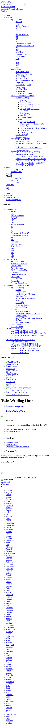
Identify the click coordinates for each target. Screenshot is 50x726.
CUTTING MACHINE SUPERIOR (30, 163)
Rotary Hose (20, 91)
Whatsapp (5, 484)
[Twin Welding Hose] (14, 407)
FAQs (8, 189)
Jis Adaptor (24, 130)
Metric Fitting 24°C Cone (30, 104)
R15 (17, 67)
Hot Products (6, 478)
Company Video (17, 169)
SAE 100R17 (11, 377)
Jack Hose (19, 52)
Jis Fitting (24, 111)
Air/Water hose (11, 373)
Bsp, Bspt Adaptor (27, 122)
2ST (17, 33)
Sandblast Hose (21, 89)
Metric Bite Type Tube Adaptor (32, 124)
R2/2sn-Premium (22, 35)
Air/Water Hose (22, 78)
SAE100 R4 (10, 386)
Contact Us (10, 185)
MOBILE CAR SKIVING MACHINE (31, 159)
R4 (17, 37)
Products (9, 17)
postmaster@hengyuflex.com (17, 434)
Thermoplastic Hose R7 (25, 43)
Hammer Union (22, 137)
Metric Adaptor (26, 126)
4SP (17, 59)
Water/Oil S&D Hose (24, 74)
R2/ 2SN (19, 28)
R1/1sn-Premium (22, 26)
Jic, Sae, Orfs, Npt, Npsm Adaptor (33, 128)
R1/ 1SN (19, 22)
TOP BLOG (17, 478)
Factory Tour (16, 180)
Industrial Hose (16, 69)
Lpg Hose (19, 83)
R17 (17, 50)
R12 (17, 63)
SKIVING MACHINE (24, 154)
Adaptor (19, 119)
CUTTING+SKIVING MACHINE (29, 156)
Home (8, 15)
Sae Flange (24, 113)
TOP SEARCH (30, 478)
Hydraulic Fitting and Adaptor (22, 96)
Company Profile (17, 178)
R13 (17, 65)
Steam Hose (20, 87)
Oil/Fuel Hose (21, 76)
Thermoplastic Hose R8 (25, 46)
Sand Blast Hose (12, 364)
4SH (17, 61)
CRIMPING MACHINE (20, 139)
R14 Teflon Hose (22, 72)
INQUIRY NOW (7, 462)
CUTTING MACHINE (25, 165)
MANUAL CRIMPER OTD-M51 (29, 141)
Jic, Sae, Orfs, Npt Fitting (30, 109)
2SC (17, 30)
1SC (17, 24)
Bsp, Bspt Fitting (26, 106)
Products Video (16, 172)
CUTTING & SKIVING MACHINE (25, 152)
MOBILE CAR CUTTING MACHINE (31, 161)
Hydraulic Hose (17, 19)
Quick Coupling (22, 135)
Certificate (15, 183)
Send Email (5, 482)
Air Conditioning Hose (24, 80)
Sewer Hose (20, 56)
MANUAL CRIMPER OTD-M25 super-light (28, 333)
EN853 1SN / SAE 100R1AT (17, 395)
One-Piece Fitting (27, 115)
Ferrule (23, 100)
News (8, 187)
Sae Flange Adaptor (28, 133)
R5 (17, 39)
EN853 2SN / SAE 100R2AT (17, 390)
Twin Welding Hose (23, 85)
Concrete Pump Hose (24, 93)
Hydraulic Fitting (22, 98)
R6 (17, 41)
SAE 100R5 (10, 382)
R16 (17, 48)
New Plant (10, 174)
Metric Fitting (25, 102)
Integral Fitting (26, 117)
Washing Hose (21, 54)
